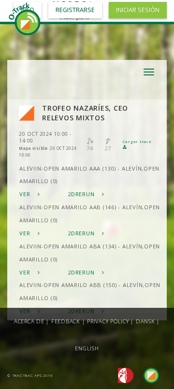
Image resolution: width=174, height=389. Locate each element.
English (87, 348)
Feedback (65, 321)
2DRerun (82, 194)
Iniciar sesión (138, 10)
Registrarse (75, 10)
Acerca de (29, 321)
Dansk (145, 321)
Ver (25, 194)
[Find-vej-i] (147, 374)
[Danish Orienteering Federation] (123, 374)
